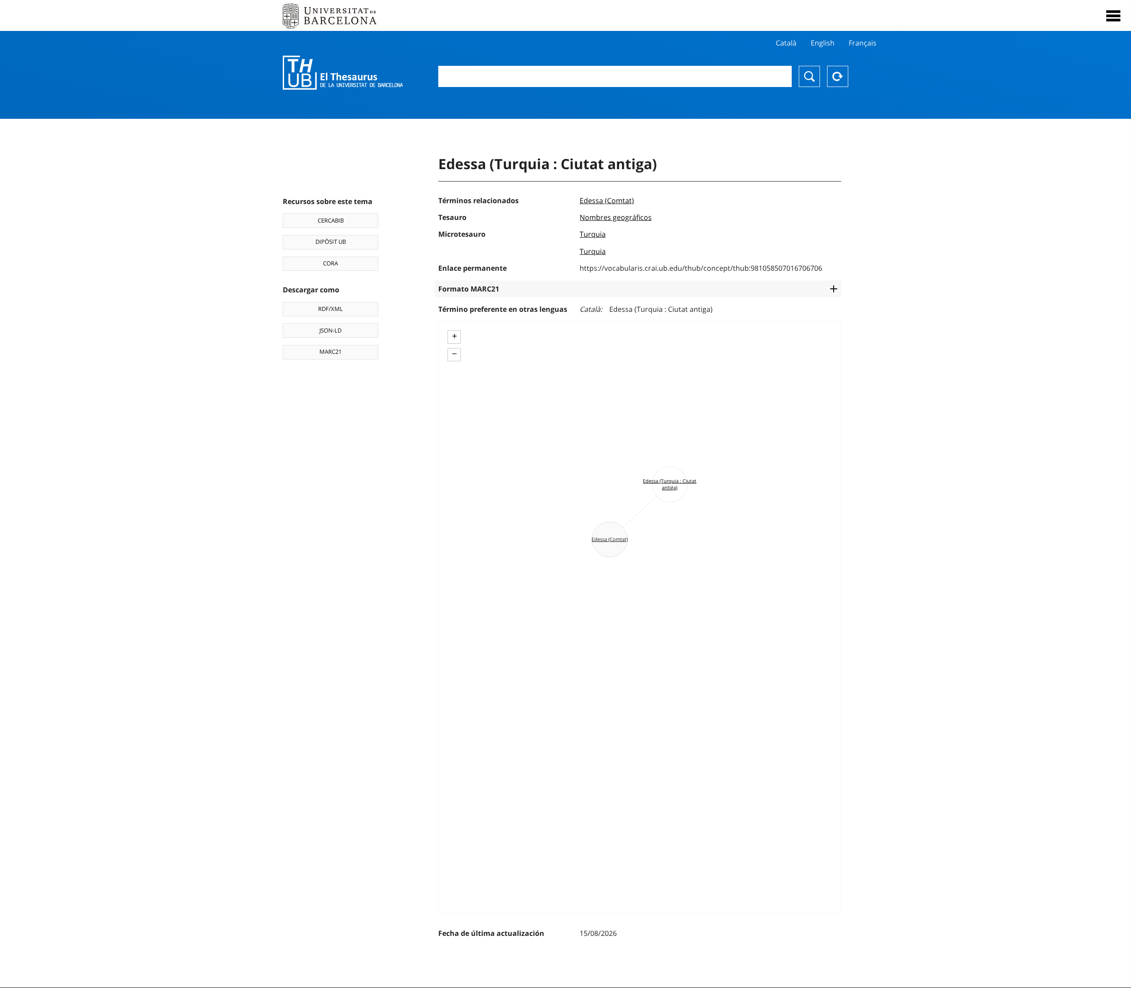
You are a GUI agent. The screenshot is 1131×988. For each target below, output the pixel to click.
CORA (330, 263)
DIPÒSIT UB (330, 242)
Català (786, 43)
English (823, 43)
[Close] (1113, 15)
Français (863, 43)
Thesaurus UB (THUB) (343, 73)
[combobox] (615, 76)
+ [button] (454, 336)
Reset (837, 76)
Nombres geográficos (616, 217)
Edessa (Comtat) (607, 200)
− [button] (454, 354)
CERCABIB (331, 220)
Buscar (809, 76)
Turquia (593, 234)
